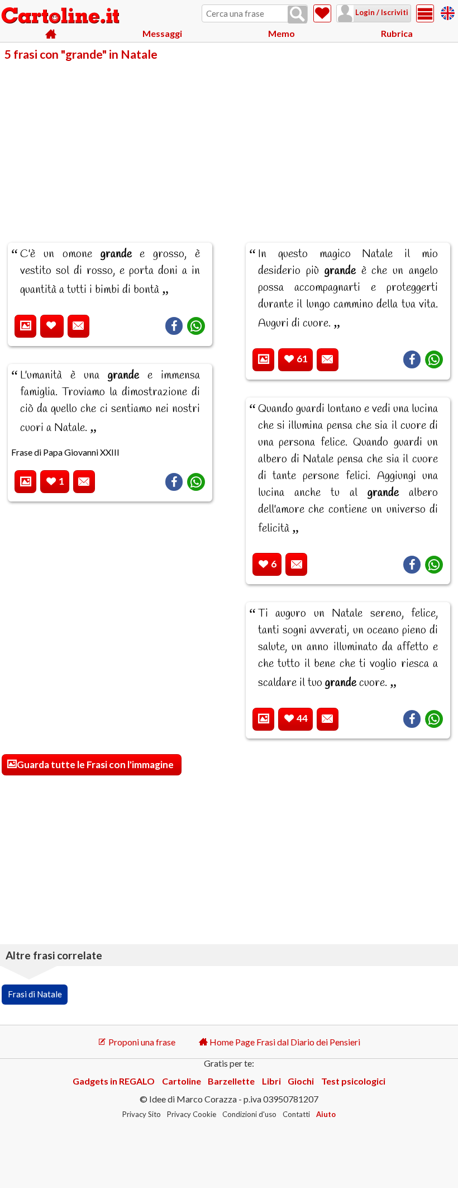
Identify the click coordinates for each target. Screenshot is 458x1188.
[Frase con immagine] (25, 326)
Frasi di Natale (35, 994)
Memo (281, 33)
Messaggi (162, 33)
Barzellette (231, 1081)
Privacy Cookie (191, 1114)
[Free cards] (447, 11)
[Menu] (425, 13)
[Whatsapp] (196, 326)
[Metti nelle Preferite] (52, 326)
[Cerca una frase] (297, 14)
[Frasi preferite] (322, 13)
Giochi (301, 1081)
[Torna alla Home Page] (61, 16)
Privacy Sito (141, 1114)
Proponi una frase (141, 1041)
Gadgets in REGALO (114, 1081)
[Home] (51, 33)
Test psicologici (353, 1081)
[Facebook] (174, 326)
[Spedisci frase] (78, 326)
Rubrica (397, 33)
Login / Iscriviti (381, 12)
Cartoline (181, 1081)
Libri (271, 1081)
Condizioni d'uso (249, 1114)
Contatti (296, 1114)
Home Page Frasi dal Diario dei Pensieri (284, 1041)
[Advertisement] (229, 144)
